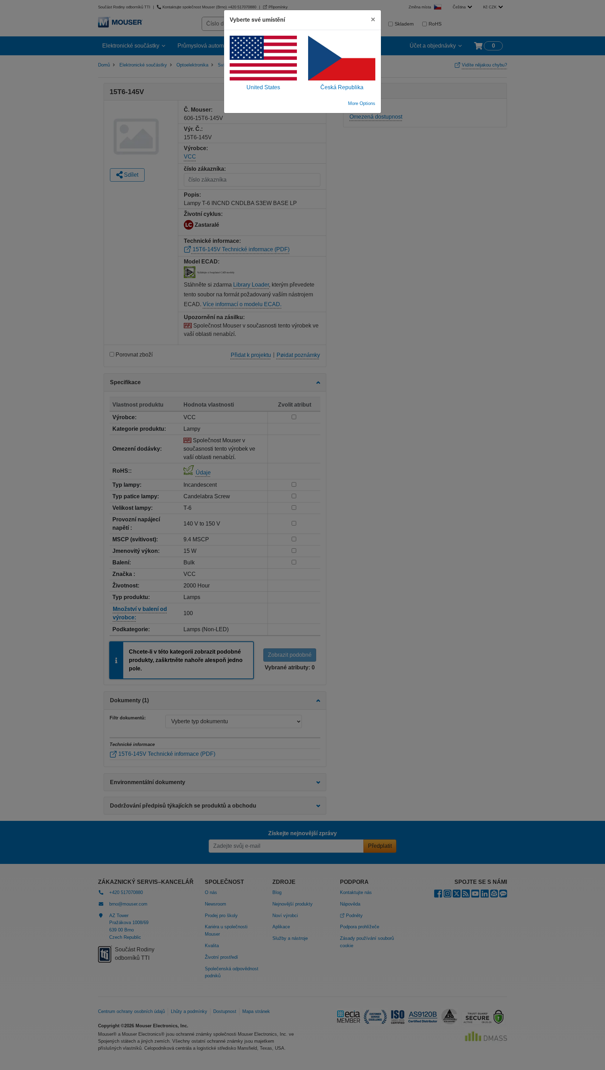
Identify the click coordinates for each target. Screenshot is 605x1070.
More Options (361, 103)
